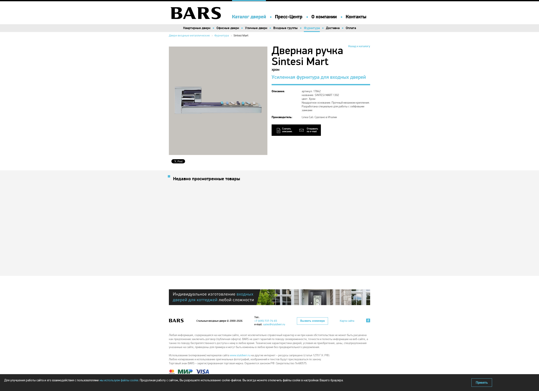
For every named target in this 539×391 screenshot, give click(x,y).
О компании (324, 17)
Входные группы (285, 28)
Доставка (333, 28)
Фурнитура (312, 28)
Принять (482, 382)
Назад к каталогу (359, 46)
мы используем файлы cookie (119, 380)
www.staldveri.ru (240, 355)
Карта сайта (347, 321)
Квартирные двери (196, 28)
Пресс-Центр (288, 17)
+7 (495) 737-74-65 (265, 321)
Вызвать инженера (312, 321)
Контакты (356, 17)
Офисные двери (227, 28)
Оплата (351, 28)
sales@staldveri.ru (274, 324)
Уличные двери (256, 28)
